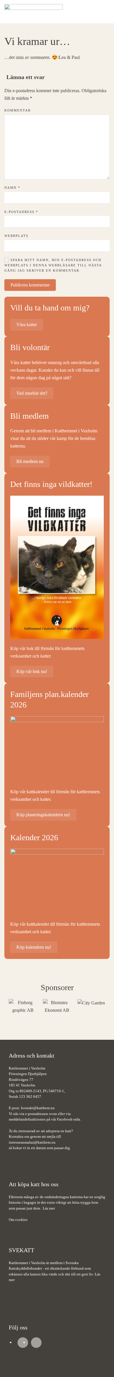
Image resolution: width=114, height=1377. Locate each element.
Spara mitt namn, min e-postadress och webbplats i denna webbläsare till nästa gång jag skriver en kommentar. (53, 265)
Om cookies (18, 1219)
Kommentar (17, 110)
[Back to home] (33, 11)
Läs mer (49, 1208)
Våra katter (26, 324)
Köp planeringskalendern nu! (43, 814)
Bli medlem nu (30, 461)
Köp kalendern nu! (33, 947)
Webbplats (16, 235)
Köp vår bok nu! (31, 671)
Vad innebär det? (31, 393)
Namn (12, 187)
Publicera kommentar (30, 284)
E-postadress (21, 212)
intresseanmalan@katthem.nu (32, 1142)
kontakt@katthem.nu (38, 1108)
